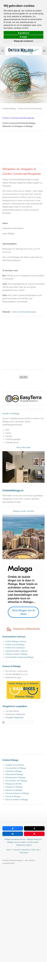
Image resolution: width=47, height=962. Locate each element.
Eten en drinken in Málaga (16, 799)
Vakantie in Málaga (13, 771)
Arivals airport (33, 842)
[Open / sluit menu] (44, 51)
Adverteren (26, 850)
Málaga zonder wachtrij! (23, 511)
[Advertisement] (23, 147)
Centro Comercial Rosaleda (24, 312)
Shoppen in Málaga (14, 787)
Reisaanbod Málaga (14, 774)
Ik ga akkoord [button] (23, 33)
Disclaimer (24, 853)
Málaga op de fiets (13, 784)
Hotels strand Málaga (14, 644)
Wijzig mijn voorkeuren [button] (23, 41)
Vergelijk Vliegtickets (14, 717)
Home (9, 850)
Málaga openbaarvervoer (15, 839)
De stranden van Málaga (16, 781)
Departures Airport (23, 845)
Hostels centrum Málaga (16, 654)
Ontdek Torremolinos (14, 765)
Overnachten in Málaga (15, 768)
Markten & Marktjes (14, 790)
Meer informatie (23, 447)
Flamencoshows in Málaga (17, 793)
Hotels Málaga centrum (15, 641)
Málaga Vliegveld (34, 839)
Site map (36, 850)
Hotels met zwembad (15, 648)
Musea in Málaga (12, 796)
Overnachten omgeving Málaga (19, 657)
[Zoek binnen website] (2, 51)
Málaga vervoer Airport (16, 842)
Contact (16, 850)
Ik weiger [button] (23, 37)
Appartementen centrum (16, 651)
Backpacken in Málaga (15, 777)
